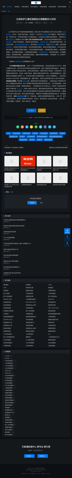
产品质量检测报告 (31, 299)
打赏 (42, 110)
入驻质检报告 (29, 334)
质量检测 (53, 44)
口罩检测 (35, 133)
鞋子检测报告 (8, 434)
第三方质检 (7, 293)
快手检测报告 (8, 395)
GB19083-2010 (8, 319)
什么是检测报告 (30, 340)
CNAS (20, 88)
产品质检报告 (16, 133)
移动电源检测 (7, 305)
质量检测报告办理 (53, 319)
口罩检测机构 (52, 325)
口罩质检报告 (7, 345)
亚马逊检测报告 (9, 375)
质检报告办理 (29, 287)
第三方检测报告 (30, 311)
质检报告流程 (52, 305)
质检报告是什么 (30, 322)
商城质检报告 (52, 328)
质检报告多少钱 (8, 322)
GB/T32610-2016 (31, 302)
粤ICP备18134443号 (36, 471)
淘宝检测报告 (52, 6)
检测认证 (7, 415)
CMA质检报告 (9, 363)
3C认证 (7, 356)
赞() (51, 22)
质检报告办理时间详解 (59, 184)
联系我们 (29, 456)
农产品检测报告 (9, 385)
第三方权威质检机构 (9, 337)
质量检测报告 (40, 44)
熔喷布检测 (51, 322)
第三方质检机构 (52, 296)
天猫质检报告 (29, 313)
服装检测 (28, 337)
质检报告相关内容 (42, 184)
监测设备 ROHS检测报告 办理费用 (13, 147)
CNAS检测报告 (30, 342)
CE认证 (7, 358)
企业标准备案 (52, 342)
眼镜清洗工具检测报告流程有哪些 (58, 147)
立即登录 (32, 202)
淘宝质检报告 (29, 325)
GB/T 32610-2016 (53, 308)
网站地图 (42, 468)
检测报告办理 (12, 39)
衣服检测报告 (8, 427)
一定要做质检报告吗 (26, 184)
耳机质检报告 (43, 52)
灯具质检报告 (31, 136)
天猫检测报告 (43, 6)
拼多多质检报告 (8, 342)
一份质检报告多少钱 (53, 337)
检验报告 (25, 81)
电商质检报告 (7, 331)
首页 (4, 6)
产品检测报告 (52, 293)
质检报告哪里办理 (31, 316)
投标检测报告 (7, 328)
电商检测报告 (8, 422)
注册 (41, 202)
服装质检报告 (52, 331)
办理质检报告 (20, 96)
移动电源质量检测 (42, 136)
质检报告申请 (52, 302)
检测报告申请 (7, 302)
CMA (5, 287)
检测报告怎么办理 (31, 328)
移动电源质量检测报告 (22, 44)
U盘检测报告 (51, 345)
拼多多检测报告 (62, 6)
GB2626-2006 (8, 299)
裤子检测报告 (8, 429)
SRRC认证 (51, 299)
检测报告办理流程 (8, 311)
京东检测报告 (34, 6)
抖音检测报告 (8, 397)
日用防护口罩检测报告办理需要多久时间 (36, 19)
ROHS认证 (8, 370)
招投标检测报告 (30, 331)
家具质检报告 (44, 42)
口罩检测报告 (25, 6)
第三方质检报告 (8, 296)
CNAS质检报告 (8, 334)
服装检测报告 (52, 340)
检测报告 (36, 2)
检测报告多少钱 (8, 325)
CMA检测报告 (7, 340)
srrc (49, 334)
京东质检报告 (29, 319)
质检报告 (17, 6)
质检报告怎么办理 (31, 305)
